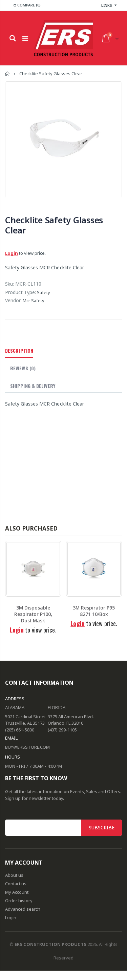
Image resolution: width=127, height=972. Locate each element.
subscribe (101, 827)
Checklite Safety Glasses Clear (54, 225)
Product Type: (20, 292)
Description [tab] (19, 350)
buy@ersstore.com (27, 747)
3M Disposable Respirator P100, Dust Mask (33, 614)
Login (11, 253)
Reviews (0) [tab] (23, 368)
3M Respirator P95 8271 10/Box (94, 610)
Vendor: (13, 300)
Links (106, 5)
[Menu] (25, 38)
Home (7, 73)
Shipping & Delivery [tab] (32, 385)
